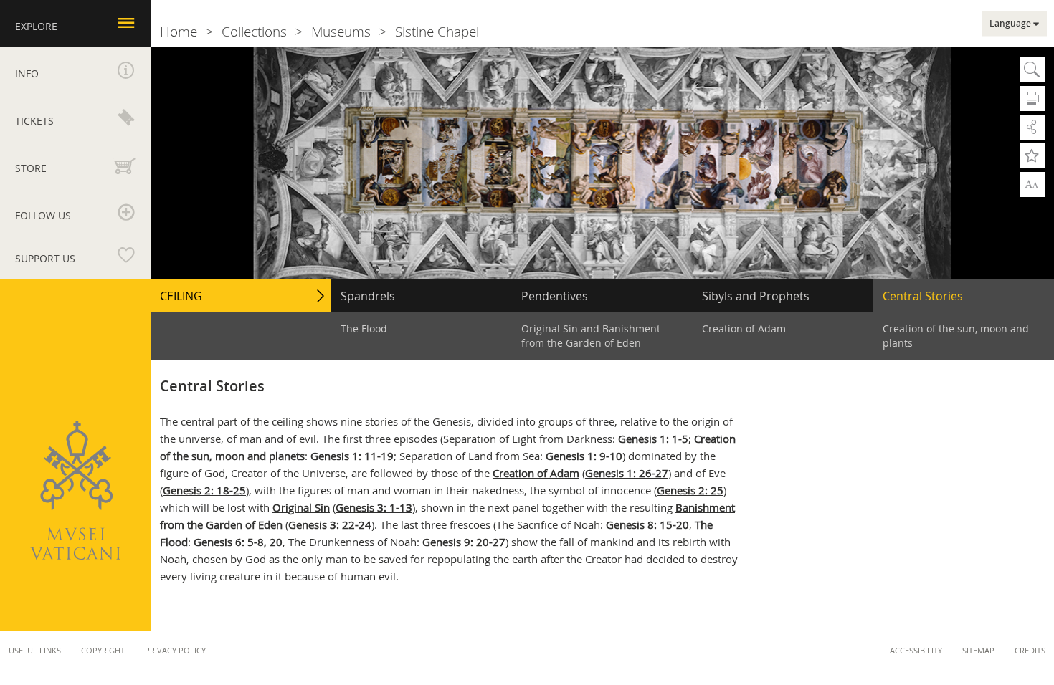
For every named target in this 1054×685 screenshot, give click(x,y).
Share (1032, 127)
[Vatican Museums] (75, 490)
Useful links (35, 650)
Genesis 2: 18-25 (204, 490)
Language (1010, 24)
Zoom (1032, 183)
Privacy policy (175, 650)
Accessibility (916, 650)
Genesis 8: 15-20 (647, 524)
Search (1032, 69)
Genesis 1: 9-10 (584, 456)
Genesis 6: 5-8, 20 (238, 542)
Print (1032, 98)
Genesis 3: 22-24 (329, 524)
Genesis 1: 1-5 (653, 438)
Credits (1030, 650)
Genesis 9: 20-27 (463, 542)
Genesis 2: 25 (690, 490)
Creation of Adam (536, 473)
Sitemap (978, 650)
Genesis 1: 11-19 (352, 456)
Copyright (103, 650)
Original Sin (301, 507)
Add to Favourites (1032, 155)
